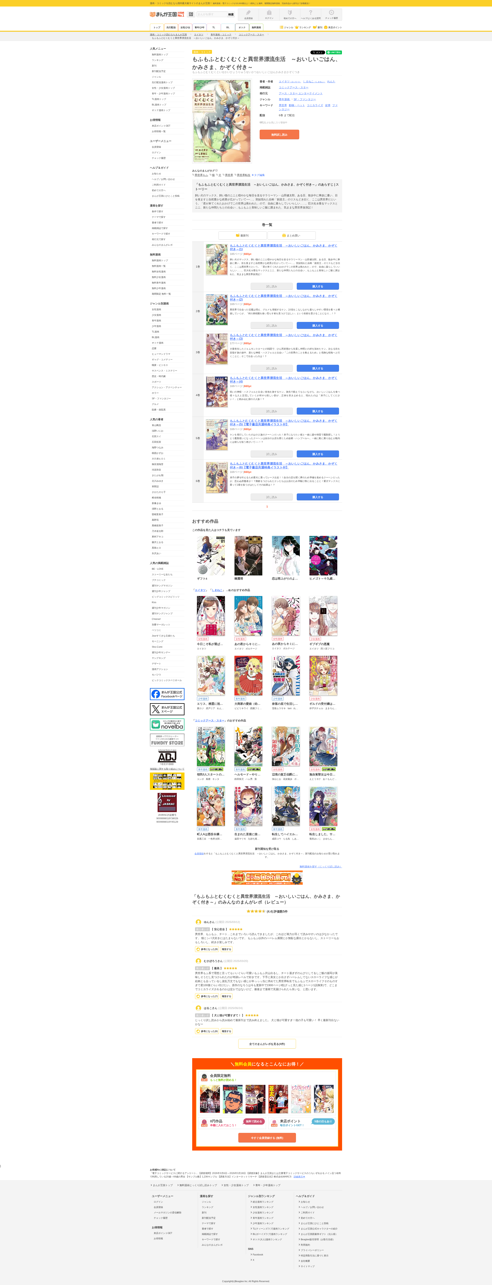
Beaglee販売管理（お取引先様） (318, 1239)
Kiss (154, 602)
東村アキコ (157, 536)
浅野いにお (157, 430)
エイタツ (290, 81)
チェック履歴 (159, 158)
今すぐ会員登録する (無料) (267, 1137)
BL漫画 (155, 337)
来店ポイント (335, 27)
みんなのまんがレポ (162, 245)
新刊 (320, 27)
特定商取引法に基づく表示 (314, 1255)
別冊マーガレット (161, 624)
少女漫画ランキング (263, 1212)
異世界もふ (201, 175)
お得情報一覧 (159, 131)
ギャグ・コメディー (162, 359)
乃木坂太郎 (157, 531)
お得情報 (158, 1238)
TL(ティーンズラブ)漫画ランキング (271, 1228)
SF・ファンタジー (161, 398)
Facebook (258, 1254)
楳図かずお (157, 453)
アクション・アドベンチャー (167, 387)
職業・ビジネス (160, 365)
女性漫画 (156, 309)
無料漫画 (256, 27)
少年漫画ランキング (263, 1223)
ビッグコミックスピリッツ (166, 596)
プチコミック (159, 580)
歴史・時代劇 (159, 376)
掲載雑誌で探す (160, 228)
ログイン (156, 152)
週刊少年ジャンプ (161, 591)
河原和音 (156, 469)
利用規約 (305, 1245)
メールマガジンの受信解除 (167, 1212)
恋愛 (154, 348)
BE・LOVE (157, 569)
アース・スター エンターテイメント (301, 93)
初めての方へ (159, 190)
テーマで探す (159, 217)
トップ (156, 27)
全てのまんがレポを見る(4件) (267, 1043)
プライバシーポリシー (312, 1250)
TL (213, 27)
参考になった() (209, 949)
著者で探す (157, 222)
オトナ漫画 (157, 343)
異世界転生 (243, 175)
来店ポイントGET (161, 125)
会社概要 (305, 1261)
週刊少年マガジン (161, 608)
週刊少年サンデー (161, 652)
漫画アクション (160, 669)
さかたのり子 (159, 492)
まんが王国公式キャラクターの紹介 (319, 1228)
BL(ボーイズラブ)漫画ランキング (270, 1234)
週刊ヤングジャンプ (162, 613)
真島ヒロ (156, 547)
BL (227, 27)
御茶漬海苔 (157, 464)
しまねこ (314, 81)
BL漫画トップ (159, 104)
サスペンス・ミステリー (164, 370)
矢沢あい (156, 553)
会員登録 (156, 147)
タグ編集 (259, 175)
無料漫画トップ (160, 54)
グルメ (155, 404)
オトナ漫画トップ (161, 110)
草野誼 (155, 486)
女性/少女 (185, 27)
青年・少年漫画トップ (163, 93)
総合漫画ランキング (263, 1201)
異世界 (283, 105)
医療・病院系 (159, 409)
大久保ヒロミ (159, 458)
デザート (156, 663)
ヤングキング (159, 658)
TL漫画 (155, 331)
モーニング (157, 641)
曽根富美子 (157, 514)
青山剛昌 (156, 425)
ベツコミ (156, 630)
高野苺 (155, 520)
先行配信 (171, 27)
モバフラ (156, 674)
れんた (331, 81)
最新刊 (244, 235)
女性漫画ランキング (263, 1207)
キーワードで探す (161, 233)
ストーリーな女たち (162, 574)
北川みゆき (157, 481)
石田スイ (156, 436)
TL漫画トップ (159, 99)
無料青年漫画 (159, 282)
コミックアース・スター (209, 720)
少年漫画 (156, 326)
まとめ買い (293, 235)
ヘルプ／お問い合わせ (163, 179)
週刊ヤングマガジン (162, 585)
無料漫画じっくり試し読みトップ (198, 1185)
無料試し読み (279, 134)
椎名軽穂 (156, 497)
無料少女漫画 (159, 277)
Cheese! (156, 619)
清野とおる (157, 508)
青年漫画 (156, 320)
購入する (317, 286)
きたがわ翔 (157, 475)
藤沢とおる (157, 542)
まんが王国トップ (163, 1185)
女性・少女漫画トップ (163, 88)
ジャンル (288, 27)
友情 (327, 105)
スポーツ (156, 382)
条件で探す (157, 211)
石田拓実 (156, 442)
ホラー (155, 393)
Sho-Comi (157, 647)
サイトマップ (308, 1266)
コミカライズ (315, 105)
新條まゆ (156, 503)
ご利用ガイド (159, 184)
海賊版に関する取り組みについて (167, 769)
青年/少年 (199, 27)
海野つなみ (157, 447)
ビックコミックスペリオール (167, 680)
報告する (226, 949)
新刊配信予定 (159, 71)
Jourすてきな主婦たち (163, 635)
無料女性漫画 (159, 271)
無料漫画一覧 (159, 266)
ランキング (305, 27)
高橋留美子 (157, 525)
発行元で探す (159, 239)
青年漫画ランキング (263, 1218)
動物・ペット (297, 105)
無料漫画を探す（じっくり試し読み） (321, 866)
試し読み (271, 286)
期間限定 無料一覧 (161, 294)
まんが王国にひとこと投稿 (166, 196)
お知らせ (156, 173)
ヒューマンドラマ (161, 354)
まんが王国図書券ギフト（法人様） (319, 1234)
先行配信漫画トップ (162, 82)
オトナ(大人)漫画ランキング (267, 1239)
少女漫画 (156, 315)
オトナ (242, 27)
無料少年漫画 (159, 288)
